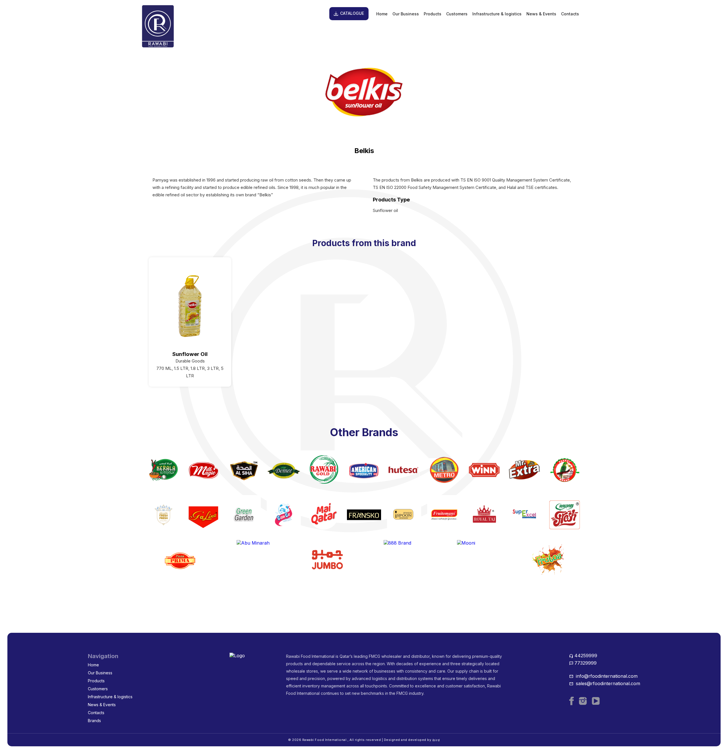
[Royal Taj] (484, 514)
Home (382, 13)
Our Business (405, 13)
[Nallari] (364, 514)
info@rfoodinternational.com (603, 676)
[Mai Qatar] (324, 514)
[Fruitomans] (444, 514)
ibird (436, 740)
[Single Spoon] (404, 514)
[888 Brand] (401, 559)
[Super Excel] (524, 514)
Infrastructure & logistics (497, 13)
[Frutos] (548, 559)
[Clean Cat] (284, 514)
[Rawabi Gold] (324, 469)
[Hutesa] (404, 469)
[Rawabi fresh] (564, 514)
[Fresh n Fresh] (163, 514)
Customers (457, 13)
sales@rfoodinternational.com (604, 683)
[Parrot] (564, 469)
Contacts (570, 13)
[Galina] (204, 514)
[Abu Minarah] (254, 559)
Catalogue (348, 13)
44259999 (583, 655)
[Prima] (180, 559)
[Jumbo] (327, 559)
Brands (94, 720)
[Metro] (444, 469)
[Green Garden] (244, 514)
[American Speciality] (364, 469)
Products (432, 13)
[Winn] (484, 469)
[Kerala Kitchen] (163, 469)
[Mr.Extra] (524, 469)
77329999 (583, 663)
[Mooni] (474, 559)
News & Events (541, 13)
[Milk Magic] (204, 469)
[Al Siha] (244, 469)
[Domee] (284, 469)
